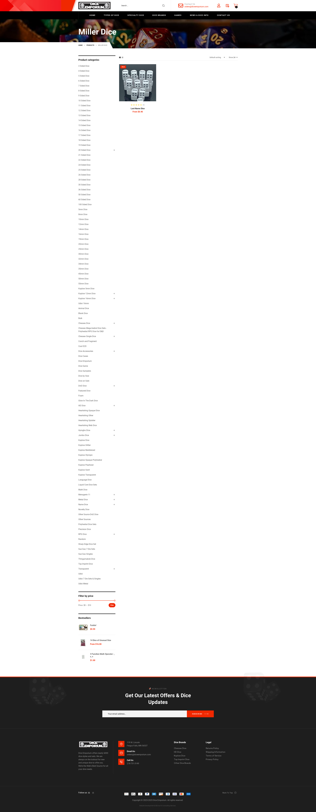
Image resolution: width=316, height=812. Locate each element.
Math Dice (82, 489)
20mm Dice (83, 244)
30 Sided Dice (84, 185)
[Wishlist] (227, 5)
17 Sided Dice (84, 135)
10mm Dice (83, 219)
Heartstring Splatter (86, 420)
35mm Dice (83, 269)
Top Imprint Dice (85, 564)
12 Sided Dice (84, 110)
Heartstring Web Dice (87, 425)
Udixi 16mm (83, 303)
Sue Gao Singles (85, 554)
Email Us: (131, 751)
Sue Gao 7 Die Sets (86, 549)
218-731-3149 (133, 763)
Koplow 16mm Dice (86, 298)
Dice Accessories (85, 351)
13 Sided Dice (84, 115)
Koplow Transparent (87, 475)
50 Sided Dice (84, 194)
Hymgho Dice (84, 430)
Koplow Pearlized (85, 465)
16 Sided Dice (84, 130)
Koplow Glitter (84, 445)
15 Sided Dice (84, 125)
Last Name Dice (138, 108)
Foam (80, 395)
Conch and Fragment (87, 341)
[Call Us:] (121, 762)
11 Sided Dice (84, 105)
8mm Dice (82, 214)
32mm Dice (83, 259)
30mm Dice (83, 254)
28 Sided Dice (84, 180)
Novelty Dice (83, 509)
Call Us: (130, 760)
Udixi (80, 574)
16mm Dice (83, 234)
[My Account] (219, 5)
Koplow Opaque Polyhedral (90, 460)
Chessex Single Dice (87, 336)
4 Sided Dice (83, 71)
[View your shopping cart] (236, 5)
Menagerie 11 (84, 494)
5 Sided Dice (83, 76)
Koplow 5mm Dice (86, 288)
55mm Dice (83, 283)
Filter (112, 605)
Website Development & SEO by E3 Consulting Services (157, 806)
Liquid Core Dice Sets (87, 485)
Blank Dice (83, 313)
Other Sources (84, 519)
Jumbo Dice (83, 435)
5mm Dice (82, 209)
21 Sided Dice (84, 155)
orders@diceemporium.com (196, 6)
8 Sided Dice (83, 91)
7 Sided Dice (83, 86)
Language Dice (84, 480)
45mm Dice (83, 274)
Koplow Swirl (84, 470)
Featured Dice (84, 391)
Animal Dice (83, 308)
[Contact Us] (180, 5)
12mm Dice (83, 224)
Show (231, 57)
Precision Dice (84, 529)
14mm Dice (83, 229)
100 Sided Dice (84, 204)
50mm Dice (83, 279)
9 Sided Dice (83, 95)
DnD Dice (82, 386)
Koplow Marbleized (86, 450)
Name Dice (83, 504)
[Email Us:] (121, 753)
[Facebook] (89, 793)
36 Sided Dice (84, 189)
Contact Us (189, 4)
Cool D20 (82, 346)
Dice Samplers (84, 371)
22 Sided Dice (84, 160)
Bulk (80, 318)
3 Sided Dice (83, 66)
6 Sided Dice (83, 81)
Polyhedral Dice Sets (87, 524)
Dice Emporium (85, 361)
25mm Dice (83, 249)
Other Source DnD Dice (88, 514)
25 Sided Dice (84, 170)
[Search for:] (144, 6)
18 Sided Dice (84, 140)
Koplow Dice (83, 440)
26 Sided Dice (84, 175)
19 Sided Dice (84, 145)
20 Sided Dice (84, 150)
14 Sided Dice (84, 120)
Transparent (83, 569)
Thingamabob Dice (86, 559)
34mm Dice (83, 264)
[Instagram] (93, 793)
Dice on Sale (83, 381)
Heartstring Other (85, 415)
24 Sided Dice (84, 165)
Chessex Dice (84, 323)
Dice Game (83, 366)
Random (82, 539)
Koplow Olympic (85, 455)
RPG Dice (82, 534)
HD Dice (81, 405)
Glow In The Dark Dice (88, 400)
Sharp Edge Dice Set (87, 544)
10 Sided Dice (84, 100)
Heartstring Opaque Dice (89, 410)
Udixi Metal (83, 583)
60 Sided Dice (84, 199)
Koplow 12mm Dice (86, 293)
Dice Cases (83, 356)
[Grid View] (120, 57)
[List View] (122, 57)
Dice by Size (83, 376)
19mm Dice (83, 239)
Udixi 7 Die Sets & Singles (89, 579)
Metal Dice (83, 499)
